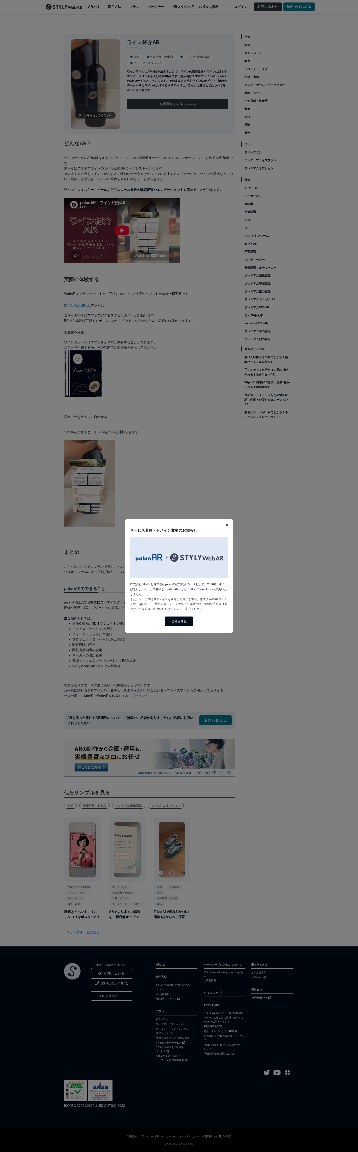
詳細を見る (179, 621)
